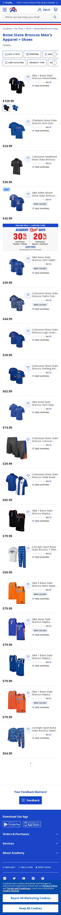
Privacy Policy (50, 885)
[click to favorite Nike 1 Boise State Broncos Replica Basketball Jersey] (28, 512)
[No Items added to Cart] (55, 9)
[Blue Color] (15, 107)
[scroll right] (54, 54)
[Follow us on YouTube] (24, 878)
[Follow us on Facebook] (5, 878)
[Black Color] (6, 107)
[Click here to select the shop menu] (5, 9)
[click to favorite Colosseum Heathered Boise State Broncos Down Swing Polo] (28, 158)
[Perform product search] (55, 17)
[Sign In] (39, 9)
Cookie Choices (11, 891)
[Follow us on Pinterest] (43, 878)
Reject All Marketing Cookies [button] (30, 898)
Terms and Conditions (19, 888)
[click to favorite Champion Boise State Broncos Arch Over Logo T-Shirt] (28, 121)
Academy (7, 29)
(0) (50, 82)
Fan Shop (18, 29)
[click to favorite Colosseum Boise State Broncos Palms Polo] (28, 294)
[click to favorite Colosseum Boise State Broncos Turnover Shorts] (28, 439)
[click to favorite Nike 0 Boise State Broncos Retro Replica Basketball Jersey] (28, 584)
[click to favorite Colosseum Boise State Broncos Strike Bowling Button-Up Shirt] (28, 475)
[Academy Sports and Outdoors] (13, 9)
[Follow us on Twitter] (14, 878)
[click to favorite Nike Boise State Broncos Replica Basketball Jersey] (28, 620)
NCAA (29, 29)
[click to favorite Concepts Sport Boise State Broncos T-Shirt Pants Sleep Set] (28, 548)
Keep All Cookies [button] (30, 908)
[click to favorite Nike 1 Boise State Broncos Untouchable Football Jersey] (28, 77)
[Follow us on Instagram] (33, 878)
